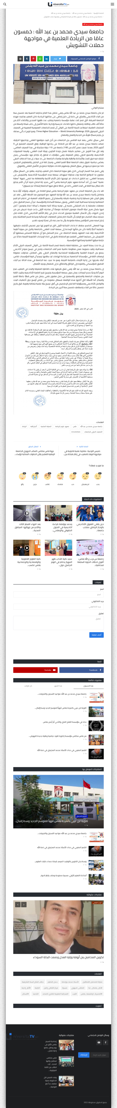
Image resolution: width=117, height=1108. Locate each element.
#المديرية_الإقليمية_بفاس (91, 993)
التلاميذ (36, 993)
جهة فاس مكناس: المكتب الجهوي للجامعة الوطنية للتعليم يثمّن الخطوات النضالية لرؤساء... (34, 453)
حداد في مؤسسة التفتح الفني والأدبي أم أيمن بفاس (64, 722)
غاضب (47, 484)
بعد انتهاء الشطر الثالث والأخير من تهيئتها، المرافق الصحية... (28, 527)
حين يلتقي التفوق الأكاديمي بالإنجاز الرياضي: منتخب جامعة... (90, 527)
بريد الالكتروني (97, 601)
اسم (102, 589)
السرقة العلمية (46, 426)
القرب (74, 993)
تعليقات (98, 582)
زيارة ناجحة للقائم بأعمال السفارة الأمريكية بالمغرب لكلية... (69, 957)
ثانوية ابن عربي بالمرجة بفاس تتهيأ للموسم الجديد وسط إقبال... (60, 708)
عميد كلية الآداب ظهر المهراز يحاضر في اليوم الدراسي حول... (61, 562)
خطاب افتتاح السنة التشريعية (33, 982)
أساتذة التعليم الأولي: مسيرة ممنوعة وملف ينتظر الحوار (63, 875)
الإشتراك (83, 1055)
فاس (74, 426)
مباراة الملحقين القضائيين (92, 982)
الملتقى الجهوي (77, 988)
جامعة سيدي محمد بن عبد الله (82, 13)
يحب (97, 484)
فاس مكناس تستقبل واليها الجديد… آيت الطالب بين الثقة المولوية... (50, 1064)
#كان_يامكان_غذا (95, 988)
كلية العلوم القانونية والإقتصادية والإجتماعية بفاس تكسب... (29, 562)
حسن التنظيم (53, 982)
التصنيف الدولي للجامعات (93, 431)
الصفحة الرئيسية (99, 13)
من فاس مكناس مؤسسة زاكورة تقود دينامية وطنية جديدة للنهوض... (57, 736)
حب (72, 484)
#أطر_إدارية (26, 988)
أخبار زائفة (33, 426)
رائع (22, 484)
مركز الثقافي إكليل (51, 988)
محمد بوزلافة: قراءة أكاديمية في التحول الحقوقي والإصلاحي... (62, 527)
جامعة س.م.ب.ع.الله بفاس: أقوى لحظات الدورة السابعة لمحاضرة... (90, 562)
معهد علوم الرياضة (62, 426)
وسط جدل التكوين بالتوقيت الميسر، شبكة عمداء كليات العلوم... (60, 861)
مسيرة (64, 988)
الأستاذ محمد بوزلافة (70, 982)
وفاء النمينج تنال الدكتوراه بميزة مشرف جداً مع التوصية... (50, 1082)
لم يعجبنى (85, 484)
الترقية (37, 988)
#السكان (25, 993)
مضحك (60, 484)
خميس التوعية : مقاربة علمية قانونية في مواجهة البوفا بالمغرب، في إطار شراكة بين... (82, 453)
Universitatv (75, 431)
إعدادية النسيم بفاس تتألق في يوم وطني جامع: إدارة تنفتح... (50, 1046)
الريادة (24, 426)
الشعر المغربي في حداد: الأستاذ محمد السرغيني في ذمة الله (61, 750)
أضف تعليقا (96, 635)
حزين (35, 484)
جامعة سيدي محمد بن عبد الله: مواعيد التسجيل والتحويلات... (61, 693)
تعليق (101, 613)
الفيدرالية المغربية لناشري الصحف (55, 993)
